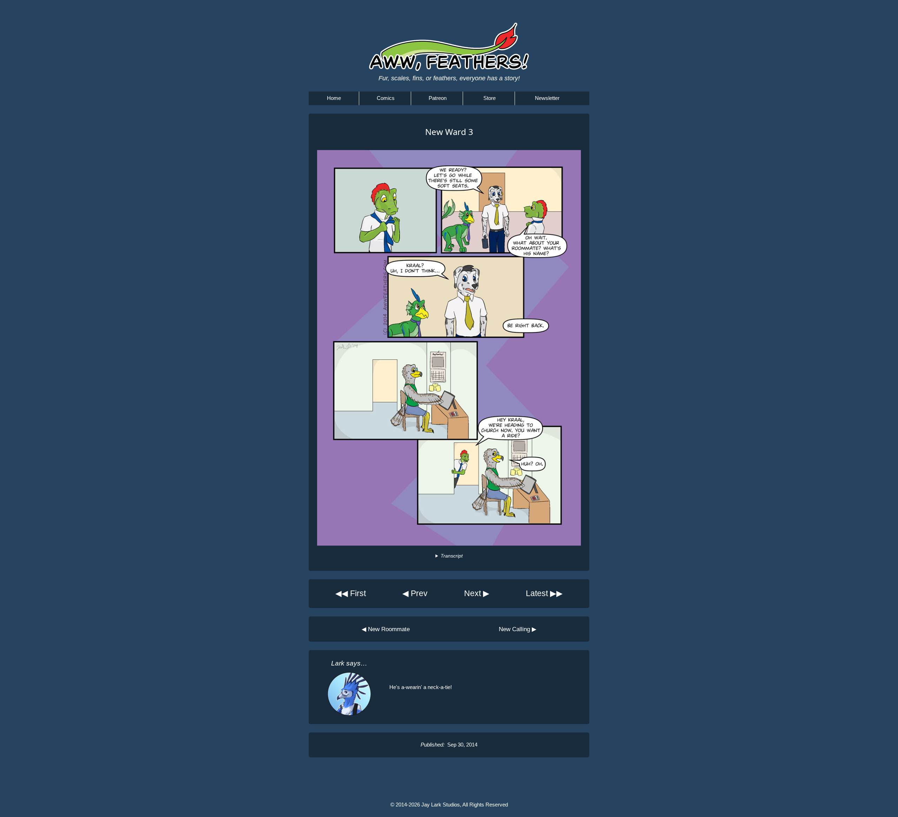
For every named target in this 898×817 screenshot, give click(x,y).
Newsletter (547, 98)
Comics (386, 98)
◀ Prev (415, 593)
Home (334, 98)
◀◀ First (350, 593)
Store (489, 98)
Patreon (438, 98)
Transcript (451, 556)
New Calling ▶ (517, 629)
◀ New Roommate (386, 629)
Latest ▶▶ (544, 593)
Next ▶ (476, 593)
